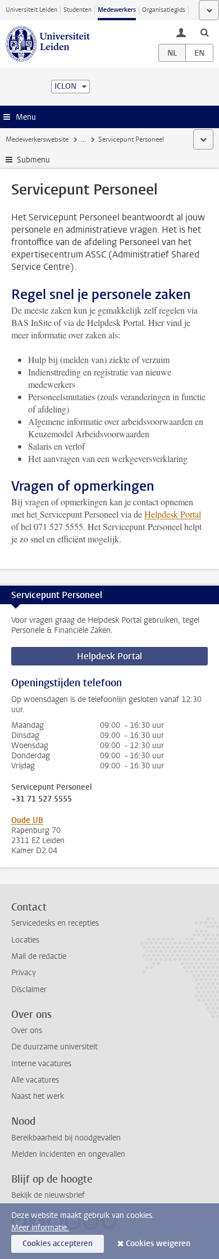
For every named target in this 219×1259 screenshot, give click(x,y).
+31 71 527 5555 (41, 799)
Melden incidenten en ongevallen (68, 1154)
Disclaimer (29, 989)
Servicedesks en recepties (55, 923)
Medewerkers (117, 10)
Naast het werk (37, 1096)
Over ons (26, 1030)
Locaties (25, 940)
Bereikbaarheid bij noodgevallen (66, 1138)
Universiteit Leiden (31, 10)
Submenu (33, 160)
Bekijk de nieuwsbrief (48, 1195)
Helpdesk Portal (172, 514)
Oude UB (27, 820)
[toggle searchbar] (204, 32)
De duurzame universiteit (54, 1046)
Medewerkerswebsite (37, 139)
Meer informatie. (40, 1227)
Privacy (23, 972)
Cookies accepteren (57, 1243)
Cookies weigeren (158, 1243)
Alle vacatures (35, 1080)
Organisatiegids (163, 10)
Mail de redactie (38, 956)
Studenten (77, 10)
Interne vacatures (41, 1063)
